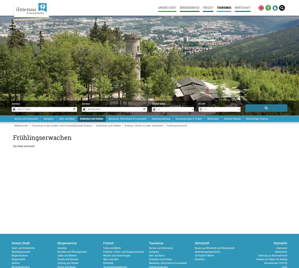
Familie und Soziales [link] (67, 259)
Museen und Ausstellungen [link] (117, 255)
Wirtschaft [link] (243, 8)
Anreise (16, 103)
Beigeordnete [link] (18, 259)
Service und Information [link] (26, 118)
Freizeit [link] (208, 8)
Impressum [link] (281, 248)
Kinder (202, 103)
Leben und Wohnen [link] (67, 255)
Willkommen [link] (21, 125)
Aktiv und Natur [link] (67, 118)
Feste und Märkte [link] (112, 248)
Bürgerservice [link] (189, 8)
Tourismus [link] (224, 8)
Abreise (86, 103)
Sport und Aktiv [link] (111, 259)
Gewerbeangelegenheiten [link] (208, 251)
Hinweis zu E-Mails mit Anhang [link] (271, 259)
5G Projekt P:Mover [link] (204, 255)
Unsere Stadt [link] (167, 8)
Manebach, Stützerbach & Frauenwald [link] (127, 118)
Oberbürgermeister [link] (21, 251)
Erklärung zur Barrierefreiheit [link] (272, 255)
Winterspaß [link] (213, 118)
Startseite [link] (280, 243)
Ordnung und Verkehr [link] (68, 263)
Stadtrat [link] (16, 263)
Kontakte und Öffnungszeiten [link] (72, 251)
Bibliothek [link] (108, 263)
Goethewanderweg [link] (161, 118)
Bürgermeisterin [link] (20, 255)
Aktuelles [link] (62, 248)
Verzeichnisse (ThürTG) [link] (275, 263)
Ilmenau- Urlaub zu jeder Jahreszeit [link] (143, 125)
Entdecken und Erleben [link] (91, 118)
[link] (260, 8)
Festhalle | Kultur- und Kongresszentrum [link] (123, 251)
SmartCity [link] (200, 259)
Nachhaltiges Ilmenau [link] (257, 118)
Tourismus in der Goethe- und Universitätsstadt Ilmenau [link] (61, 125)
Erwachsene (158, 103)
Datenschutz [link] (281, 251)
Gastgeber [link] (49, 118)
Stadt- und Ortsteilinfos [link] (23, 248)
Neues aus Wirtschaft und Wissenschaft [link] (215, 248)
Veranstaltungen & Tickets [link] (189, 118)
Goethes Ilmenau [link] (232, 118)
